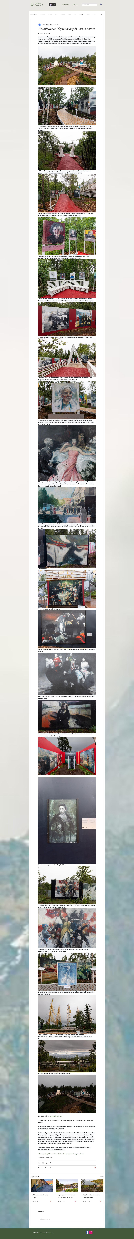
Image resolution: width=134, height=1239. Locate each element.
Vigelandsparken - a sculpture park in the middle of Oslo (66, 1196)
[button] (101, 14)
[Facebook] (87, 1232)
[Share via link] (50, 1163)
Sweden (87, 14)
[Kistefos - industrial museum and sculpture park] (92, 1185)
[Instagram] (90, 1232)
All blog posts (34, 14)
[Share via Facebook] (39, 1163)
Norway (81, 14)
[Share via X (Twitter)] (43, 1163)
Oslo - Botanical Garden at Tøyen (40, 1196)
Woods (50, 14)
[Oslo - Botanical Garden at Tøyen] (42, 1185)
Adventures (42, 14)
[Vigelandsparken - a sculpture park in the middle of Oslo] (67, 1185)
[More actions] (95, 25)
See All (101, 1176)
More (94, 14)
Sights (69, 14)
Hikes (56, 14)
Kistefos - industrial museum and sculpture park (91, 1196)
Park (75, 14)
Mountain (63, 14)
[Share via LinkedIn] (46, 1163)
